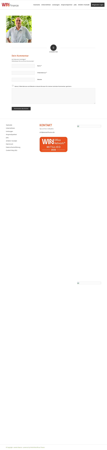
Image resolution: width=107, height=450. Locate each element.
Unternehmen (10, 128)
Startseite (9, 125)
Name (39, 66)
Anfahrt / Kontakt (11, 141)
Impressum (9, 144)
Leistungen (9, 131)
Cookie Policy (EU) (11, 150)
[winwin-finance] (10, 7)
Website (39, 79)
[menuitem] (37, 4)
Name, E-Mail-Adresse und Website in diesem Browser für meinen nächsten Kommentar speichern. (43, 86)
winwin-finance (18, 447)
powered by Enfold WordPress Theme (34, 447)
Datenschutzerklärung (13, 147)
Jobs (7, 138)
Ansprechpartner (11, 134)
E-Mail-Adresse (42, 73)
